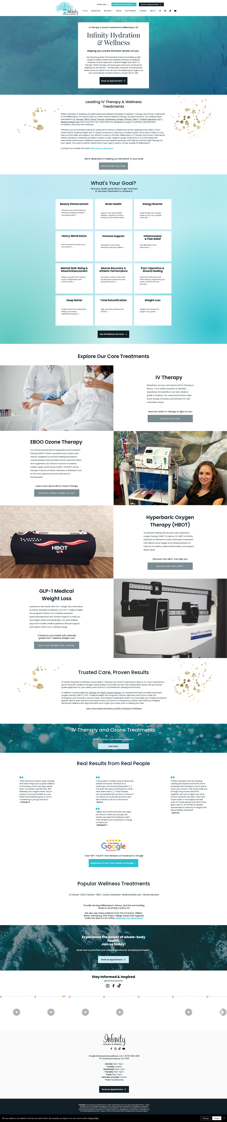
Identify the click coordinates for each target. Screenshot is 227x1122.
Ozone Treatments (111, 894)
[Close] (224, 1118)
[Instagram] (165, 11)
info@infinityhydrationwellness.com (106, 1056)
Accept (216, 1118)
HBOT (99, 894)
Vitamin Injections (148, 119)
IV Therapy (78, 119)
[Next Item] (220, 1012)
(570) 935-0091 (132, 1056)
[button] (108, 11)
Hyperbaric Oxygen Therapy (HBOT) (122, 119)
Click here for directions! (101, 148)
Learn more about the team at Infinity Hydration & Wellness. (114, 708)
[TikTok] (170, 11)
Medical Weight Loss (131, 894)
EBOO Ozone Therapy (94, 119)
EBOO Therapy (87, 894)
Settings (206, 1118)
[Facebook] (160, 11)
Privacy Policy (93, 1118)
